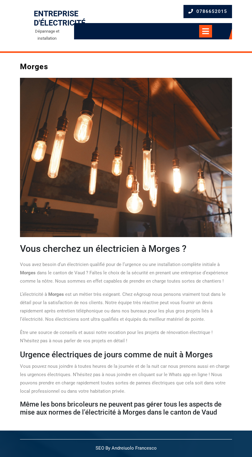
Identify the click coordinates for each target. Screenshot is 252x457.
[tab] (211, 31)
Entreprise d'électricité (59, 18)
